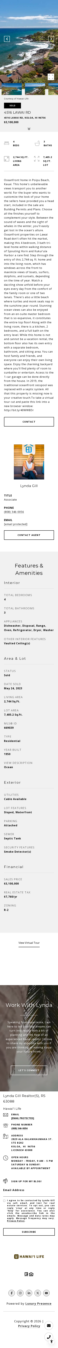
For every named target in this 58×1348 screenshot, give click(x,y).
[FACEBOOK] (11, 1293)
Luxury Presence (38, 1303)
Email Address (13, 1190)
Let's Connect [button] (29, 1070)
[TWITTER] (37, 1293)
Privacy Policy (16, 1220)
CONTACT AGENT (29, 535)
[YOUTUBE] (46, 1293)
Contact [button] (29, 421)
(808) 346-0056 (14, 512)
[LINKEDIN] (29, 1293)
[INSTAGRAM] (20, 1293)
